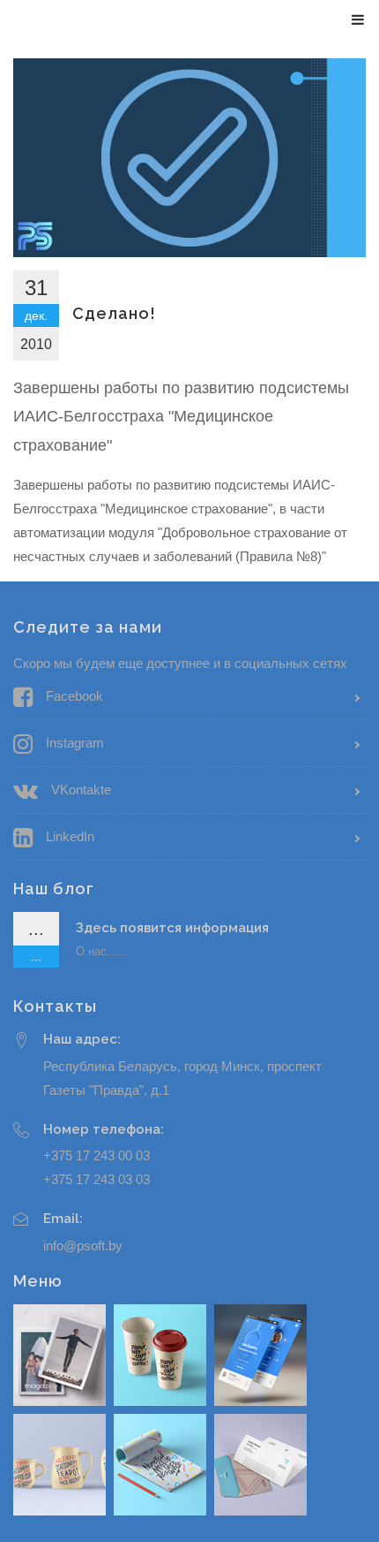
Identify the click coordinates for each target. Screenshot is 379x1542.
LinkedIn (70, 836)
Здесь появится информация (172, 928)
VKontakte (81, 789)
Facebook (74, 695)
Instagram (75, 742)
